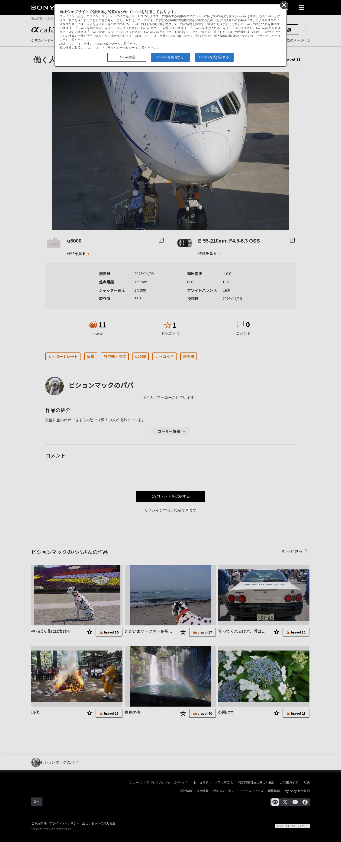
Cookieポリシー (106, 43)
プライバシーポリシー (120, 47)
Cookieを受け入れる (214, 57)
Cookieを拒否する (170, 57)
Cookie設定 (127, 57)
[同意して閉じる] (284, 5)
